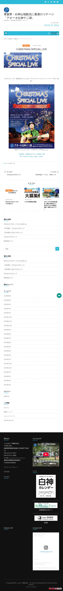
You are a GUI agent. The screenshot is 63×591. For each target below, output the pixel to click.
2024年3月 (7, 385)
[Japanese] (58, 588)
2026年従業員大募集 (30, 202)
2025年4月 (7, 351)
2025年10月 (8, 325)
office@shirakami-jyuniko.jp (16, 458)
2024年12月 (8, 364)
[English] (55, 588)
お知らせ (26, 45)
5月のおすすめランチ (10, 237)
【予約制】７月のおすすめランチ (14, 228)
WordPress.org (8, 420)
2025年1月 (7, 359)
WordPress (31, 585)
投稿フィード (8, 412)
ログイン (6, 408)
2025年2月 (7, 355)
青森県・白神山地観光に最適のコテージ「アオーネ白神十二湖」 (29, 16)
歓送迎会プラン (9, 241)
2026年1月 (7, 313)
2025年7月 (7, 338)
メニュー (53, 33)
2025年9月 (7, 330)
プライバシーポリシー (31, 587)
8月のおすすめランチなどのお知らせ (15, 224)
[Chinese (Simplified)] (50, 588)
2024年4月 (7, 380)
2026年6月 (7, 300)
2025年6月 (7, 342)
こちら (46, 150)
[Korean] (60, 588)
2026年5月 (7, 304)
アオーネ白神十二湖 (10, 163)
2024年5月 (7, 376)
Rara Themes (47, 583)
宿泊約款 (6, 472)
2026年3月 (7, 309)
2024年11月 (8, 368)
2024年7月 (7, 372)
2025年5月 (7, 347)
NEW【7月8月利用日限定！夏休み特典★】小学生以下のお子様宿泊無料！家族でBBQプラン (50, 205)
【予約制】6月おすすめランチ (13, 232)
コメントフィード (9, 416)
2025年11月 (8, 321)
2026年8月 (7, 296)
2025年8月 (7, 334)
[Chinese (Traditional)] (52, 588)
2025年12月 (8, 317)
